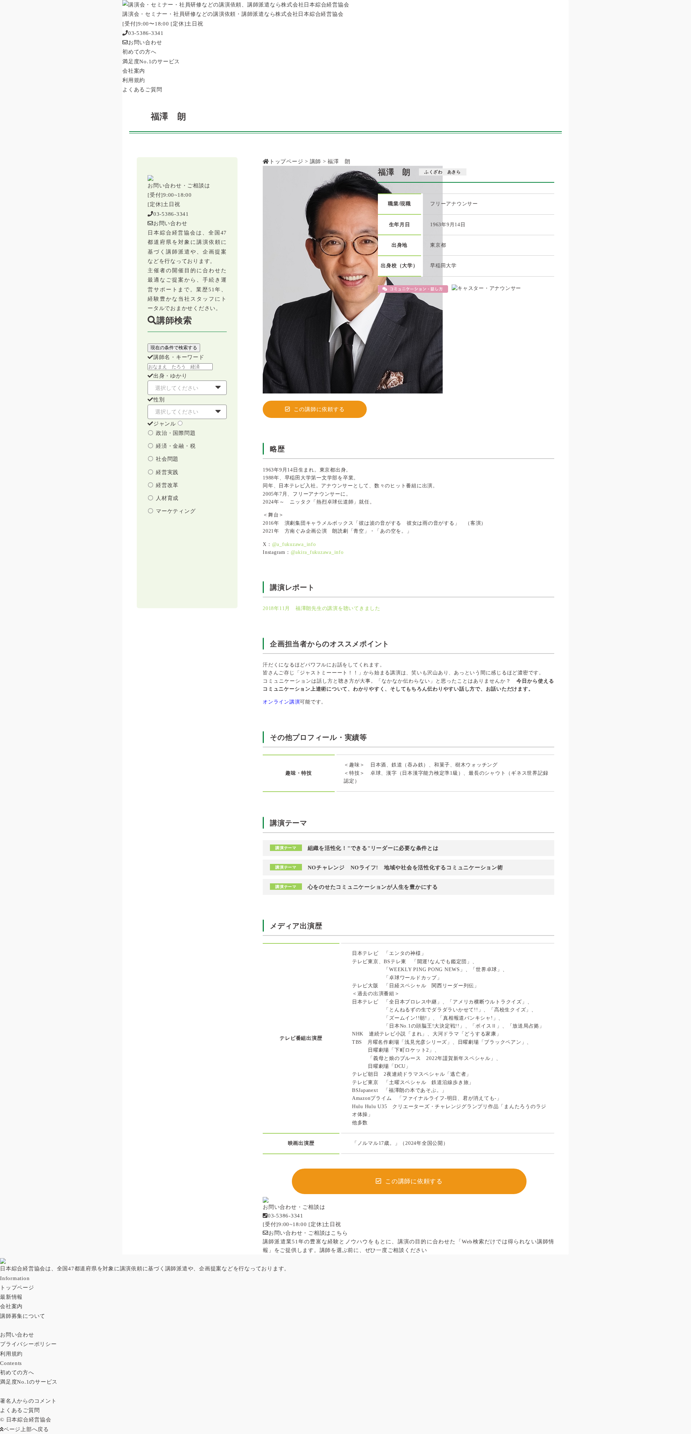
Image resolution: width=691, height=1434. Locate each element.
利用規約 (11, 1354)
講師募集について (22, 1316)
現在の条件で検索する (173, 347)
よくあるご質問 (20, 1410)
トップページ (17, 1287)
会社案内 (11, 1306)
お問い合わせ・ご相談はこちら (308, 1233)
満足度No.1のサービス (29, 1382)
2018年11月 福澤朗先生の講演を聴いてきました (321, 608)
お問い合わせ (145, 42)
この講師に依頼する (319, 409)
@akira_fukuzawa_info (317, 552)
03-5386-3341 (146, 33)
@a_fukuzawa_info (294, 544)
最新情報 (11, 1297)
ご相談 (396, 1250)
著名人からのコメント (28, 1401)
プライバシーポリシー (28, 1344)
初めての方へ (17, 1372)
